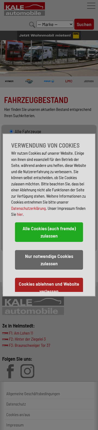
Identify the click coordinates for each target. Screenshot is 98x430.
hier (20, 214)
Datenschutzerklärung (28, 208)
